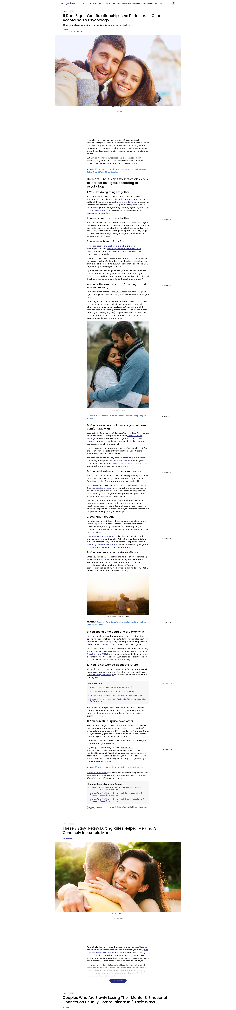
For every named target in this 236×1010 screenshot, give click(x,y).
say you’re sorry (119, 292)
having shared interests (126, 202)
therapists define (121, 460)
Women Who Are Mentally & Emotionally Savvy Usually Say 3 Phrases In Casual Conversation (116, 794)
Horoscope (96, 3)
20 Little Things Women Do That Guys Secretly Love (112, 691)
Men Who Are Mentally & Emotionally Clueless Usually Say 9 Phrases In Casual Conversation (115, 788)
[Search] (168, 3)
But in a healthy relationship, (100, 674)
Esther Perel (127, 747)
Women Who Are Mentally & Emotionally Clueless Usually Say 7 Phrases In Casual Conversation (117, 800)
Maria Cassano (68, 838)
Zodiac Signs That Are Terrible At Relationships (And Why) (115, 687)
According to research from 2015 (102, 544)
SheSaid (65, 30)
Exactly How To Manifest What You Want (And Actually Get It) (116, 695)
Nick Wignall (67, 1007)
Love (83, 3)
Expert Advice (158, 3)
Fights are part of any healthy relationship (106, 246)
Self (103, 3)
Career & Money (147, 3)
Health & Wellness (134, 3)
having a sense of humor (103, 536)
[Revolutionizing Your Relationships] (71, 3)
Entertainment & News (119, 3)
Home (65, 11)
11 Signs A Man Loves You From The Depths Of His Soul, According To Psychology (118, 700)
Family (107, 3)
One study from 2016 (96, 654)
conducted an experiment (105, 488)
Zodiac (88, 3)
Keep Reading (118, 981)
